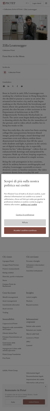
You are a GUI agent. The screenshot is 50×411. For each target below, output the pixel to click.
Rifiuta (25, 222)
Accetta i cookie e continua (25, 230)
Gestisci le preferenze (25, 215)
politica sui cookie (29, 204)
